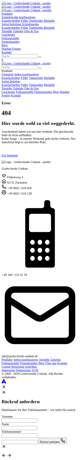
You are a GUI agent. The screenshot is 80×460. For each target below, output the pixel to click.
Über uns (51, 363)
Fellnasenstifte (10, 38)
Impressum (8, 370)
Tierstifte (7, 31)
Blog (5, 45)
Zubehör (18, 31)
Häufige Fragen (11, 48)
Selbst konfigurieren (26, 74)
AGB (34, 370)
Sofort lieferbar (11, 81)
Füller (25, 20)
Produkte (7, 13)
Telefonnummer (11, 431)
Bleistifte (49, 20)
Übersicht (7, 74)
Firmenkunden (10, 41)
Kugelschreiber (11, 20)
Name (5, 424)
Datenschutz (23, 370)
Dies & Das (31, 31)
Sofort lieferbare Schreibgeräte (20, 24)
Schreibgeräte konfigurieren (19, 17)
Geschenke (8, 34)
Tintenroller (36, 20)
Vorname (7, 416)
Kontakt (6, 52)
